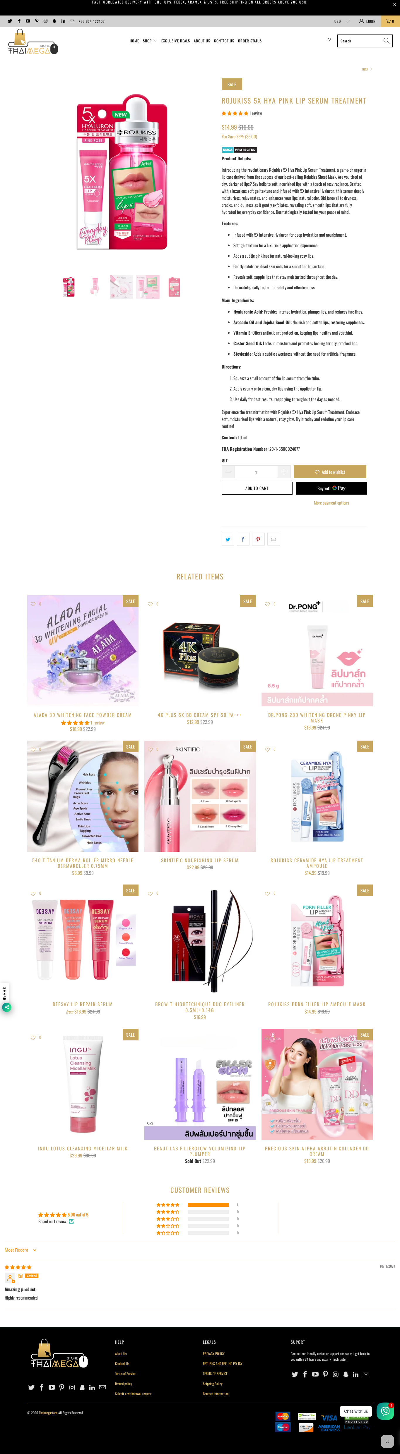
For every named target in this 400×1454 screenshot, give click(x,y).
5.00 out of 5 (78, 1214)
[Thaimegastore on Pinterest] (36, 21)
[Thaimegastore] (35, 42)
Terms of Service (125, 1373)
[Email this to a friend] (273, 539)
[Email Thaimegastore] (71, 21)
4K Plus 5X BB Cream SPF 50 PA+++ (200, 650)
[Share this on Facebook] (243, 539)
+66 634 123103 (92, 21)
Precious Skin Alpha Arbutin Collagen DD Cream (317, 1084)
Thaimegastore (48, 1412)
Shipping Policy (213, 1383)
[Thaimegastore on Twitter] (9, 21)
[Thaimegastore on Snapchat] (54, 21)
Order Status (250, 41)
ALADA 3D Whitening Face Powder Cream (83, 650)
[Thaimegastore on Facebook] (18, 21)
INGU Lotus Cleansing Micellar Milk (83, 1084)
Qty (225, 460)
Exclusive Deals (175, 41)
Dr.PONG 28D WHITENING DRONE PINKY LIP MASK (317, 650)
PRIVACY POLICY (214, 1353)
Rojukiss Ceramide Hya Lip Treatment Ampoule (317, 796)
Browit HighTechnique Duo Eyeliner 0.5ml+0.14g (200, 940)
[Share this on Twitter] (228, 539)
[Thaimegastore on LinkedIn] (63, 21)
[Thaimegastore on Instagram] (45, 21)
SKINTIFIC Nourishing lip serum (200, 796)
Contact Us (224, 41)
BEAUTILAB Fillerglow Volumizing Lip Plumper (200, 1084)
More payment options (331, 502)
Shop (147, 41)
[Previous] (37, 172)
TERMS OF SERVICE (215, 1373)
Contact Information (215, 1393)
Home (134, 41)
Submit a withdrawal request (133, 1393)
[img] (18, 1267)
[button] (235, 113)
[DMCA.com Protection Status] (239, 151)
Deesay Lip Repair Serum (83, 940)
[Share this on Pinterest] (258, 539)
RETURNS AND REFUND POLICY (222, 1363)
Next (365, 69)
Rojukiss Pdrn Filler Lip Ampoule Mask (317, 940)
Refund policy (123, 1383)
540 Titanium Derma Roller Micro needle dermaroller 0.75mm (83, 796)
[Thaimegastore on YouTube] (27, 21)
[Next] (205, 172)
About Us (202, 41)
